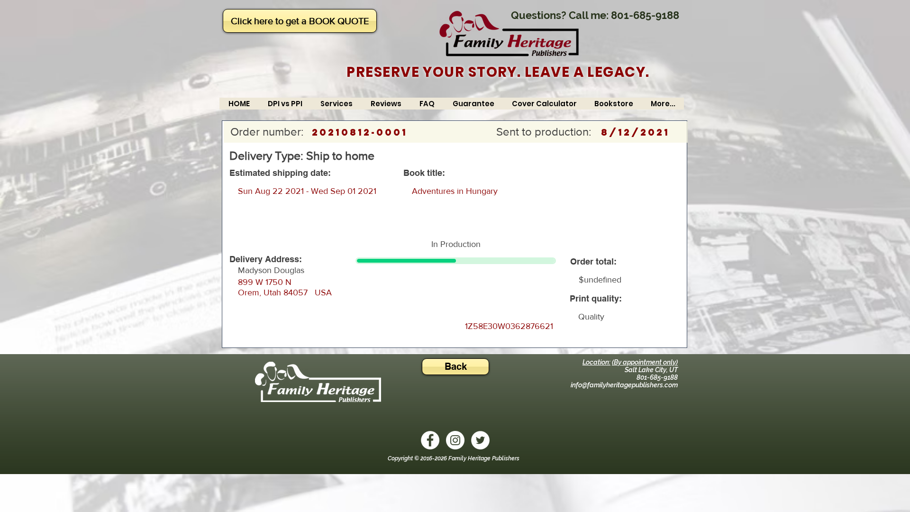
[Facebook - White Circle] (430, 440)
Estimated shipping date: (280, 173)
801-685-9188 (645, 15)
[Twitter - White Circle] (480, 440)
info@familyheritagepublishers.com (624, 385)
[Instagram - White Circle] (455, 440)
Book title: (424, 173)
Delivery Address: (265, 259)
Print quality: (596, 298)
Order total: (593, 261)
